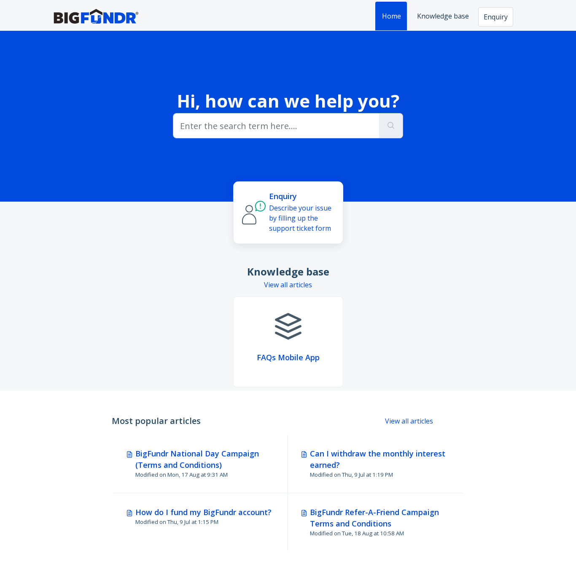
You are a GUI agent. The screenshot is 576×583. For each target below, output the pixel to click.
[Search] (391, 125)
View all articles (288, 284)
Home (391, 16)
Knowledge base (443, 16)
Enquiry (496, 17)
